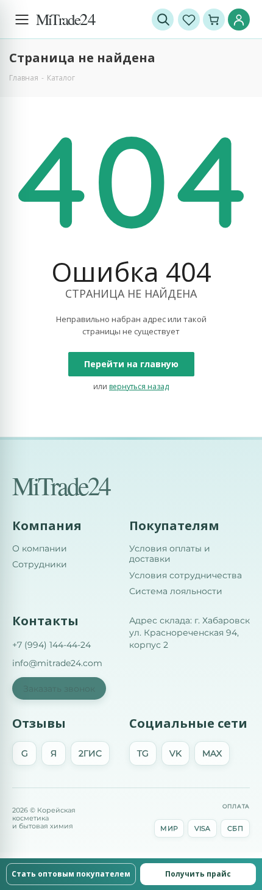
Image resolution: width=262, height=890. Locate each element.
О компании (39, 549)
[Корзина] (214, 20)
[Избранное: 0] (189, 20)
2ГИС (90, 753)
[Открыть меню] (22, 19)
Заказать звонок (59, 688)
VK (175, 753)
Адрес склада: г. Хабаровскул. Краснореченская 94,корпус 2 (189, 633)
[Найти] (163, 20)
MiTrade (65, 19)
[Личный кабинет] (239, 20)
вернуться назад (139, 386)
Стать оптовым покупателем (71, 874)
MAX (212, 753)
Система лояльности (175, 591)
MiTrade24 (61, 485)
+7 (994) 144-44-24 (51, 644)
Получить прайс (198, 874)
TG (143, 753)
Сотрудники (39, 564)
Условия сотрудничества (185, 575)
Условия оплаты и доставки (169, 554)
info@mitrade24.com (57, 663)
